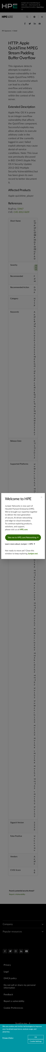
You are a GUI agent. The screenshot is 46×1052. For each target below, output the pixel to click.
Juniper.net (33, 554)
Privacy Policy (7, 1038)
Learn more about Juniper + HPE (19, 544)
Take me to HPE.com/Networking (22, 538)
